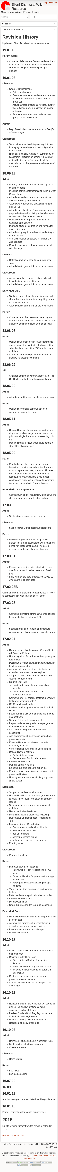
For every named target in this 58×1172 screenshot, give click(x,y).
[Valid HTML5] (46, 1162)
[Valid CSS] (23, 1165)
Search (27, 17)
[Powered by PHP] (35, 1162)
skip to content (50, 2)
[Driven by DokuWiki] (35, 1165)
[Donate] (23, 1162)
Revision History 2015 (13, 1135)
